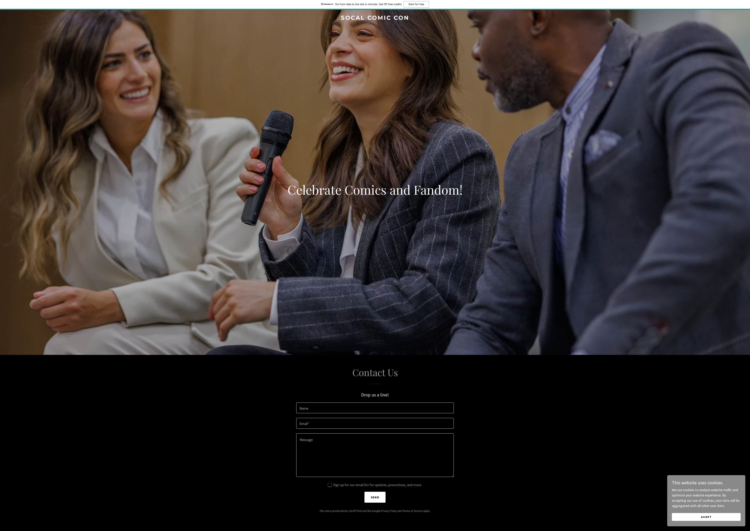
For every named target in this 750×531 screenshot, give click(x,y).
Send (375, 497)
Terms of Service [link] (413, 511)
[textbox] (375, 407)
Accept (706, 517)
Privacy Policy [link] (389, 511)
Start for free (416, 4)
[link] (375, 18)
